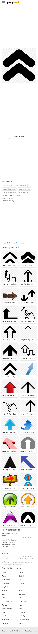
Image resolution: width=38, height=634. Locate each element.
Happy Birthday (7, 608)
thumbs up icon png (9, 193)
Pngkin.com (6, 619)
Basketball (5, 583)
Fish (20, 608)
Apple (4, 576)
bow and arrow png (9, 189)
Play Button (6, 587)
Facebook (5, 623)
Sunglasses (6, 579)
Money (21, 623)
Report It (5, 243)
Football (4, 605)
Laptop (21, 587)
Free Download (19, 136)
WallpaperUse (23, 594)
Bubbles (4, 590)
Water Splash (23, 616)
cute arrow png (24, 193)
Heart (4, 572)
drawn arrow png (24, 189)
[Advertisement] (19, 29)
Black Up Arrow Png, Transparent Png (14, 470)
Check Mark (23, 601)
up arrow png (7, 185)
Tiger (3, 594)
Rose (4, 598)
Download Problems (16, 243)
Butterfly (22, 576)
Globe (4, 612)
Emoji (21, 598)
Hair (20, 605)
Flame (21, 572)
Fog (20, 590)
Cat (20, 579)
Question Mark (24, 619)
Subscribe (22, 583)
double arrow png (20, 185)
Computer (22, 612)
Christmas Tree (7, 601)
